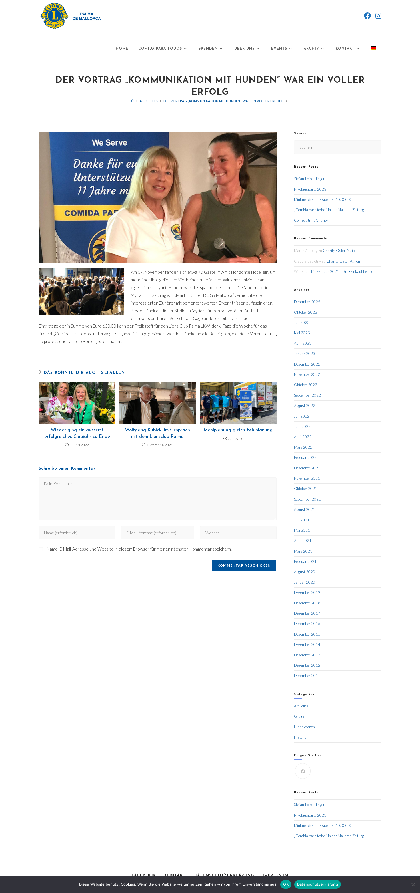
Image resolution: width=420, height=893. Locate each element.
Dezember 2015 (307, 634)
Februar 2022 (305, 457)
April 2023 (302, 343)
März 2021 (303, 551)
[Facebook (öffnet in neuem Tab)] (367, 15)
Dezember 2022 (307, 364)
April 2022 (302, 436)
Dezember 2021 (307, 468)
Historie (300, 737)
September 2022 (307, 395)
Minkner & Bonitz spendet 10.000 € (322, 199)
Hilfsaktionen (304, 727)
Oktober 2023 (305, 312)
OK (286, 884)
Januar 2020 (304, 582)
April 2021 (302, 540)
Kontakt (175, 875)
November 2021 (307, 478)
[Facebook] (303, 771)
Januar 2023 (304, 353)
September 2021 (307, 499)
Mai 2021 (302, 530)
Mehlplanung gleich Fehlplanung (238, 430)
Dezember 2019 (307, 592)
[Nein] (413, 884)
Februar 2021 (305, 561)
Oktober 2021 (305, 488)
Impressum (275, 875)
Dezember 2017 (307, 613)
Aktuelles (301, 706)
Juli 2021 (301, 520)
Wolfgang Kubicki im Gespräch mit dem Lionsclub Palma (157, 433)
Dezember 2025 (307, 301)
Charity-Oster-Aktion (340, 250)
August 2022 (304, 405)
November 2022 (307, 374)
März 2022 (303, 447)
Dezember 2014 (307, 644)
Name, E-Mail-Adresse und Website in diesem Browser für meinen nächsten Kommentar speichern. (139, 548)
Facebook (144, 875)
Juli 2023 (301, 322)
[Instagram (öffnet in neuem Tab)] (378, 15)
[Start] (133, 101)
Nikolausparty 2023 (310, 189)
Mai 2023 (302, 332)
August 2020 (304, 571)
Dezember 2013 (307, 655)
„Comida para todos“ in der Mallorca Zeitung (329, 209)
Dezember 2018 (307, 603)
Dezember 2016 (307, 623)
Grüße (299, 716)
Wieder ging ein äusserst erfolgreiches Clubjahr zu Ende (77, 433)
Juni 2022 (302, 426)
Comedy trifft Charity (311, 220)
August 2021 (304, 509)
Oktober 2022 (305, 384)
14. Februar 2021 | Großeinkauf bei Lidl (342, 271)
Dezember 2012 (307, 665)
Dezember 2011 (307, 675)
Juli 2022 (301, 416)
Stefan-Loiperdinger (309, 178)
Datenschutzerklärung (224, 875)
